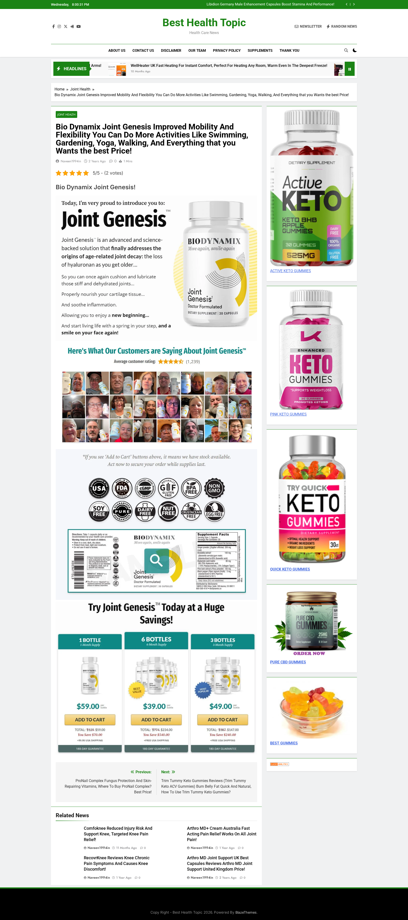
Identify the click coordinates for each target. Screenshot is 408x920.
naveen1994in (71, 161)
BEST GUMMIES (284, 743)
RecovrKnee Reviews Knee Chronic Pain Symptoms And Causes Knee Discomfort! (116, 864)
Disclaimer (171, 50)
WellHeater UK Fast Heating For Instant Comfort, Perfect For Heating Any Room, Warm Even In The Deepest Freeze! (169, 65)
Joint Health (66, 114)
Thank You (289, 50)
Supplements (260, 50)
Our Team (197, 50)
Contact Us (143, 50)
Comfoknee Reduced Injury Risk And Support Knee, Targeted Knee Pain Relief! (118, 834)
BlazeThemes (246, 912)
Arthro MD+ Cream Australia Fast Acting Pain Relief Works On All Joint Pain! (221, 834)
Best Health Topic (204, 22)
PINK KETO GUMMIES (288, 414)
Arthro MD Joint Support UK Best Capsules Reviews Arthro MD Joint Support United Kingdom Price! (219, 864)
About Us (116, 50)
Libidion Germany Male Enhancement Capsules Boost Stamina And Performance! (270, 4)
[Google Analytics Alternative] (279, 764)
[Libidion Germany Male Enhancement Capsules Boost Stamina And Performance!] (283, 72)
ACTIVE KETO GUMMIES (290, 271)
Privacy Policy (227, 50)
